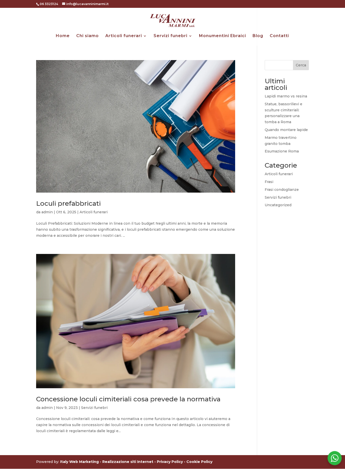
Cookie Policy (199, 461)
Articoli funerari (123, 36)
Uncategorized (278, 205)
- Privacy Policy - (170, 461)
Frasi (269, 181)
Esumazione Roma (282, 151)
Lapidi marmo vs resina (286, 96)
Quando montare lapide (286, 129)
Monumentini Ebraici (222, 36)
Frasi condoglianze (282, 189)
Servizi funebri (170, 36)
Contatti (279, 36)
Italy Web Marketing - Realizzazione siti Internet (106, 461)
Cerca (301, 65)
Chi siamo (87, 36)
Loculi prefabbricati (68, 203)
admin (47, 212)
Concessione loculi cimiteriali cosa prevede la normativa (128, 399)
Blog (258, 36)
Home (63, 36)
